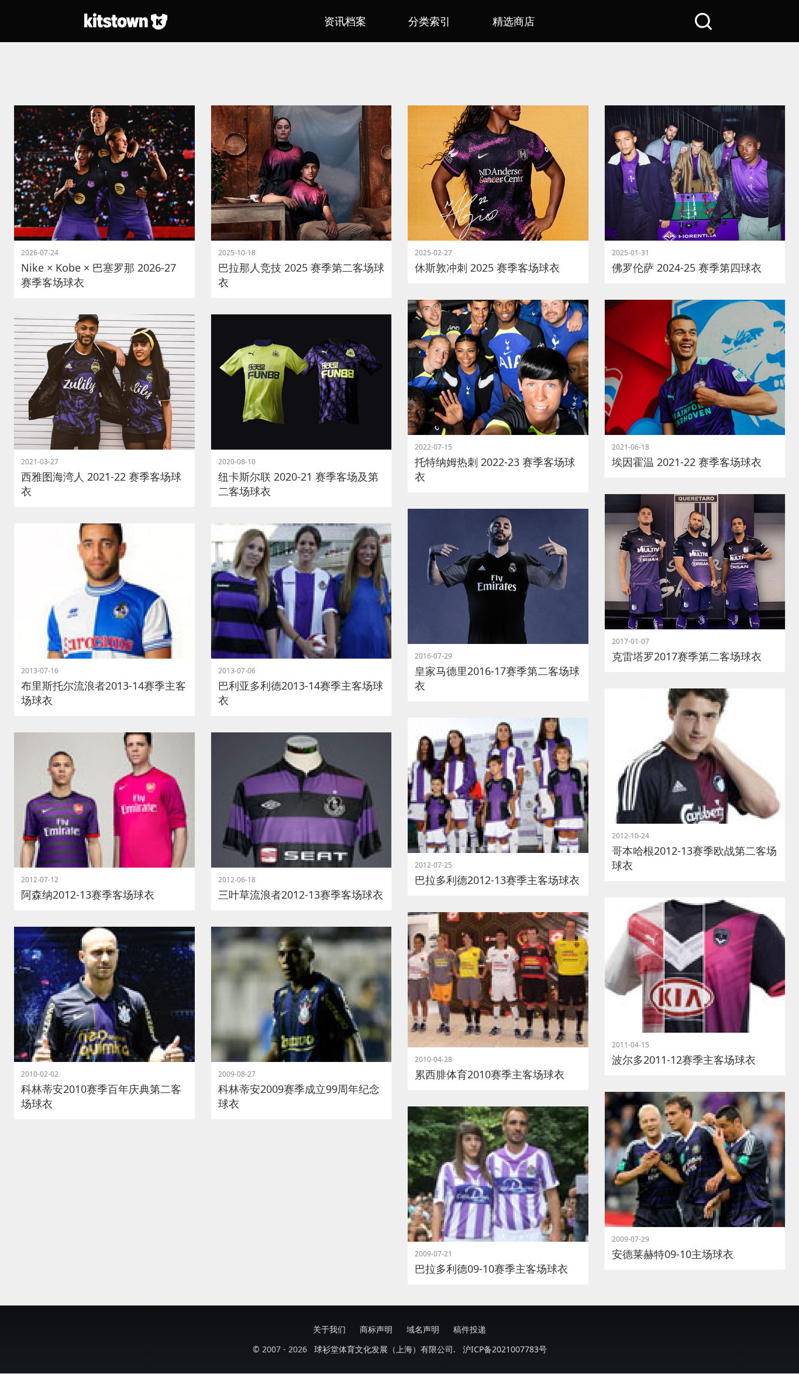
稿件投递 (469, 1329)
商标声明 (376, 1329)
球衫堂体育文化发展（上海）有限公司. (385, 1349)
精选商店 (514, 21)
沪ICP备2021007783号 (505, 1349)
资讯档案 (345, 21)
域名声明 (423, 1329)
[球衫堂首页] (126, 21)
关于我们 (329, 1329)
